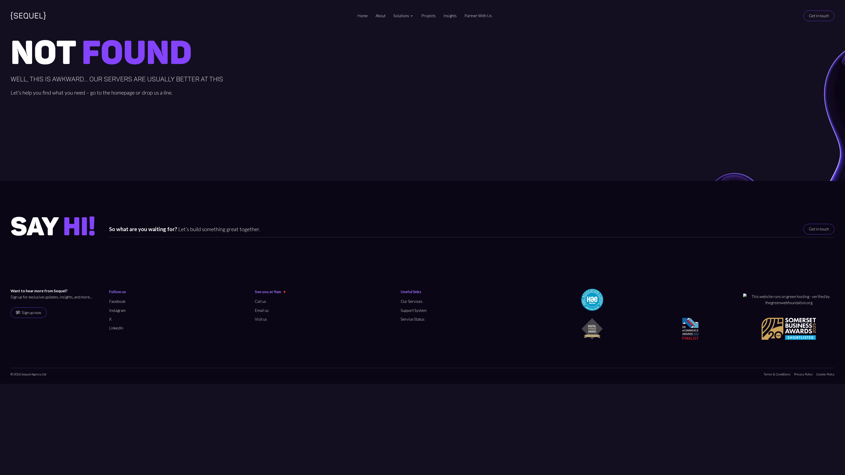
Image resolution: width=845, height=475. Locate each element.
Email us (262, 310)
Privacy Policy (803, 374)
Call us (260, 301)
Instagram (117, 310)
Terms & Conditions (777, 374)
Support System (413, 310)
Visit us (261, 319)
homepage (123, 92)
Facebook (117, 301)
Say (53, 227)
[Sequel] (28, 16)
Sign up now (31, 312)
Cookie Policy (825, 374)
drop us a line (156, 92)
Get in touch (819, 15)
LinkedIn (116, 328)
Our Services (411, 301)
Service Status (412, 319)
